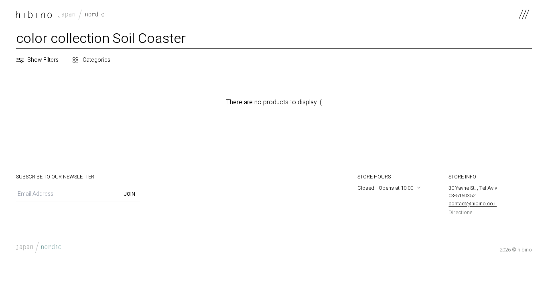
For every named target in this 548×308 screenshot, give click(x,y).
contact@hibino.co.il (473, 203)
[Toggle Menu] (524, 14)
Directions (461, 212)
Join (129, 194)
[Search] (118, 60)
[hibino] (60, 14)
